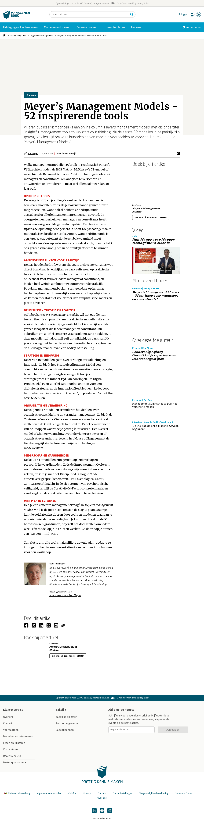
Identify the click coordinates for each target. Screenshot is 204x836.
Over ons (8, 716)
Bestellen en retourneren (18, 736)
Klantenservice (13, 710)
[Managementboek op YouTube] (102, 810)
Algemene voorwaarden (49, 793)
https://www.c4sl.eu (60, 591)
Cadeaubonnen (65, 729)
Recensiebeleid (12, 756)
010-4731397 (194, 27)
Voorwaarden (11, 729)
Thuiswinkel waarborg (19, 793)
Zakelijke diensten (66, 716)
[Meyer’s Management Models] (143, 185)
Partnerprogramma (14, 762)
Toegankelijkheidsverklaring (153, 793)
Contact (7, 723)
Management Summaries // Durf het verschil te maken (154, 405)
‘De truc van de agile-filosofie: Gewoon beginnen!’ (155, 427)
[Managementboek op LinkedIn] (94, 810)
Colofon (72, 793)
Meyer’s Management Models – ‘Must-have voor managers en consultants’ (155, 295)
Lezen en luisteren (14, 742)
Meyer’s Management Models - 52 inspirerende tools (82, 35)
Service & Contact (184, 793)
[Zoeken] (132, 14)
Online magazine (18, 35)
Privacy (87, 793)
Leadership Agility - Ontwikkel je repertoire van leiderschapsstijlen (155, 355)
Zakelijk (61, 710)
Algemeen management (42, 35)
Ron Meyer (33, 153)
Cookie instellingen (122, 793)
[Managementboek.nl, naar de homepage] (17, 18)
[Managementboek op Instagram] (109, 810)
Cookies (102, 793)
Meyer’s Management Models (59, 314)
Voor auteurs (10, 749)
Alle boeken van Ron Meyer (65, 595)
